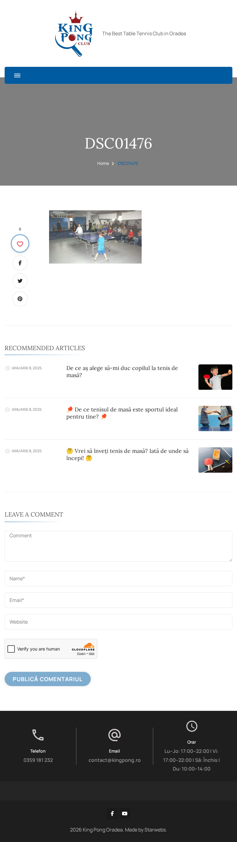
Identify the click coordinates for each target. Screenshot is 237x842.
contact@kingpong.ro (115, 760)
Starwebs (155, 829)
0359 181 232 (38, 760)
